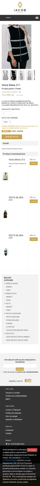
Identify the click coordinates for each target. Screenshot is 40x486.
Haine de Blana (12, 283)
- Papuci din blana (11, 317)
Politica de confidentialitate (16, 396)
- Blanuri (8, 323)
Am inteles (32, 450)
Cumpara (34, 163)
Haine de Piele (11, 293)
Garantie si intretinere (14, 419)
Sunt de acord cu (21, 372)
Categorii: (8, 280)
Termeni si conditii (13, 393)
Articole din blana (13, 313)
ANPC (8, 399)
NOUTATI (7, 278)
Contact (8, 433)
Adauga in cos (11, 137)
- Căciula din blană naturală (16, 330)
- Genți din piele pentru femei (16, 340)
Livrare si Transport (13, 410)
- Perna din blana (11, 320)
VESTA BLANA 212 (16, 198)
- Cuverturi (9, 327)
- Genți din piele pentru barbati (17, 337)
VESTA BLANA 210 (16, 236)
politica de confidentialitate (27, 372)
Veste (8, 303)
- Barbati (8, 287)
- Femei (7, 290)
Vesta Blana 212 (17, 159)
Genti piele (10, 333)
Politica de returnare (13, 413)
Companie (9, 430)
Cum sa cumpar (11, 416)
